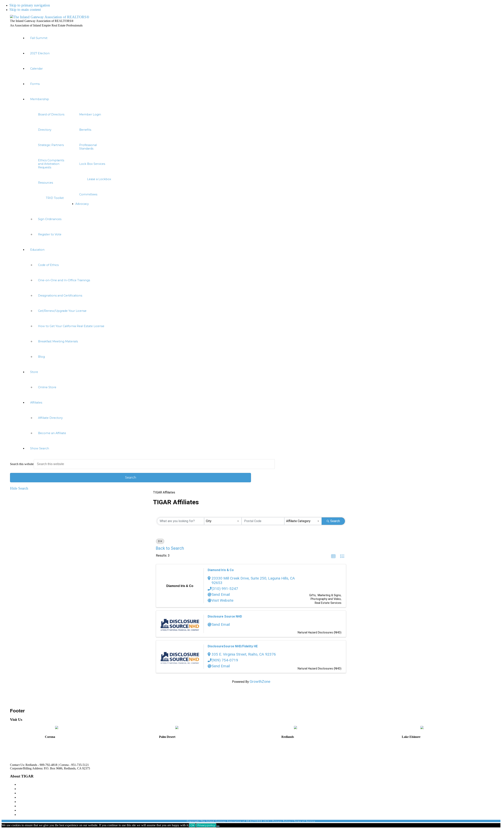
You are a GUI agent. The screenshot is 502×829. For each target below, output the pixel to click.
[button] (255, 448)
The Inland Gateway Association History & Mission (57, 784)
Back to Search (170, 548)
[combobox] (223, 521)
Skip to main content (25, 9)
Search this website (22, 464)
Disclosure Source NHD (225, 616)
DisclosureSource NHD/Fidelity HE (233, 646)
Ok (192, 825)
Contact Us (26, 810)
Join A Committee (31, 801)
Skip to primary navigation (29, 5)
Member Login (29, 797)
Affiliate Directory (31, 806)
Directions (15, 752)
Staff (21, 793)
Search (335, 521)
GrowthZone (260, 681)
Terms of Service (304, 821)
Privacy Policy (281, 821)
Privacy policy (206, 825)
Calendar (24, 814)
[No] (218, 826)
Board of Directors (32, 788)
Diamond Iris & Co (221, 570)
